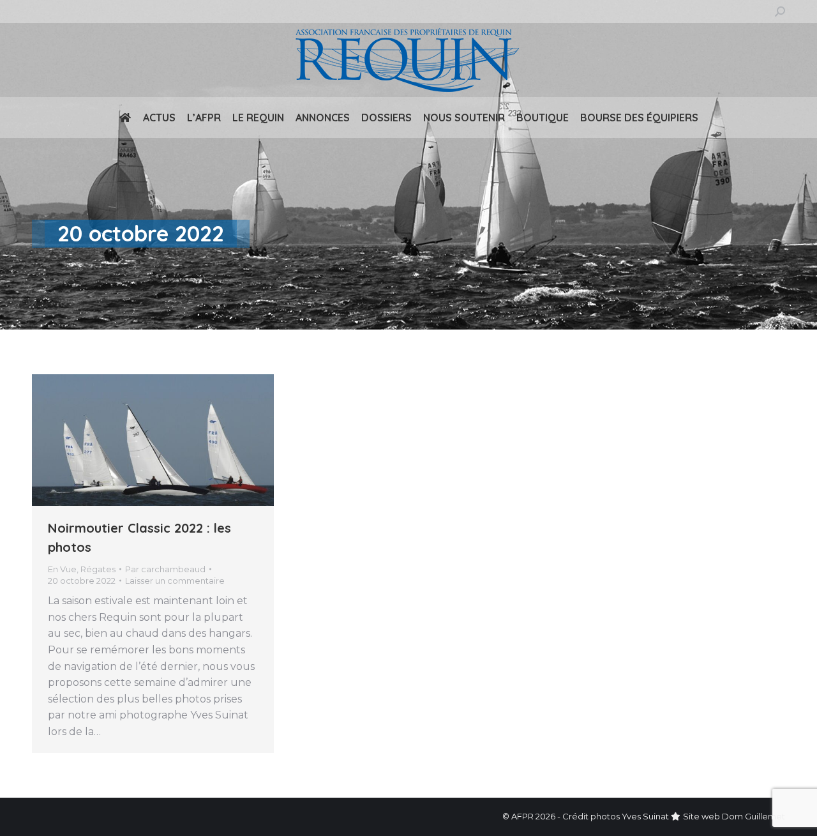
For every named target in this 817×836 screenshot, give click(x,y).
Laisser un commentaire (175, 580)
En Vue (62, 569)
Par (165, 569)
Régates (98, 569)
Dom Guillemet (753, 816)
